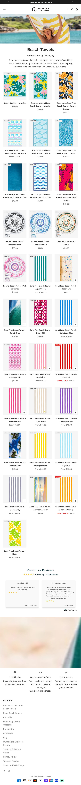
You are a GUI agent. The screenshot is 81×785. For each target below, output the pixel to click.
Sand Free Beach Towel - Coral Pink (40, 375)
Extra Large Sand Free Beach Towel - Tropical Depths (66, 197)
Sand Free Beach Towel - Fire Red (66, 375)
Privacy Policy (9, 757)
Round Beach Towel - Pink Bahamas (14, 287)
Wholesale (8, 733)
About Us (7, 717)
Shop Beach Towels (12, 713)
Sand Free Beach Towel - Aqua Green (40, 287)
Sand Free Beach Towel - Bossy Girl (40, 331)
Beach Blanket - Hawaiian (14, 103)
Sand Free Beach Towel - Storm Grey (15, 508)
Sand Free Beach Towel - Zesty (15, 552)
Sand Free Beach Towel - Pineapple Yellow (40, 464)
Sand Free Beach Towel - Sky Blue (66, 464)
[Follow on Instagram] (9, 771)
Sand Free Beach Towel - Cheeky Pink (15, 375)
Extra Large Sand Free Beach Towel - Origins (40, 151)
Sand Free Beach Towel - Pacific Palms (15, 464)
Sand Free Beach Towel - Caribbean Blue (66, 331)
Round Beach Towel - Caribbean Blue (40, 243)
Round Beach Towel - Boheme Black (14, 243)
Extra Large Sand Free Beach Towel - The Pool (66, 151)
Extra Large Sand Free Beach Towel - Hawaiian (40, 104)
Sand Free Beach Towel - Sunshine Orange (66, 508)
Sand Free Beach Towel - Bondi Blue (15, 331)
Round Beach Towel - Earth (66, 243)
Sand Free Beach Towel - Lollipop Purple (66, 420)
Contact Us (8, 729)
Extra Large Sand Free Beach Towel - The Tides (40, 196)
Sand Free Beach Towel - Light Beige (40, 420)
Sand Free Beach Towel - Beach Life (66, 287)
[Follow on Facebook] (4, 771)
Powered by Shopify (45, 776)
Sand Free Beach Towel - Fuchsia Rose (15, 420)
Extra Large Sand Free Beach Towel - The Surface (14, 196)
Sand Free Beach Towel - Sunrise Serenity (40, 508)
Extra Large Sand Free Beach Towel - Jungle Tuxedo (66, 106)
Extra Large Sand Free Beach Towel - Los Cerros (15, 151)
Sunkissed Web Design (13, 765)
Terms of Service (11, 761)
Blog (5, 737)
